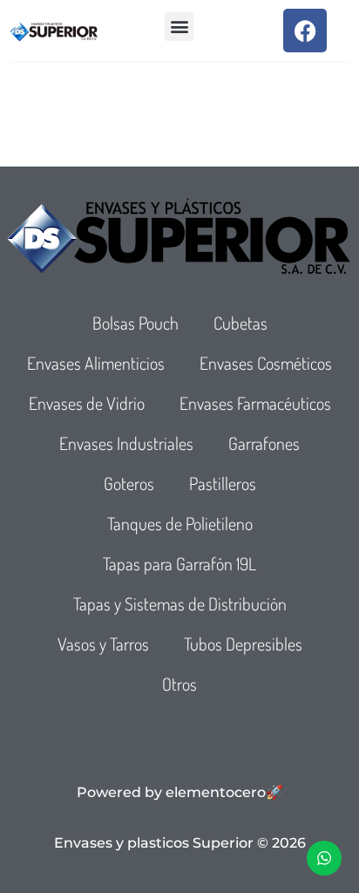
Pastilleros (222, 483)
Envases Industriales (126, 443)
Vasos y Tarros (103, 643)
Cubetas (240, 322)
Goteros (129, 483)
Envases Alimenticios (96, 362)
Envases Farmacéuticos (255, 403)
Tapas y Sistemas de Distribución (180, 603)
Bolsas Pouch (135, 322)
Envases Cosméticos (266, 362)
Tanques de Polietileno (180, 523)
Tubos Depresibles (243, 643)
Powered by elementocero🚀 (180, 792)
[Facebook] (305, 30)
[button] (179, 26)
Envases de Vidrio (87, 403)
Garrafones (264, 443)
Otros (179, 683)
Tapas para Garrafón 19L (179, 563)
